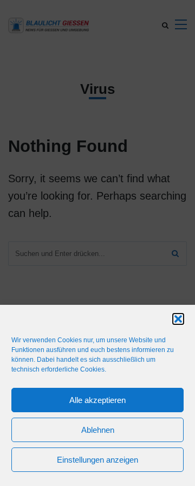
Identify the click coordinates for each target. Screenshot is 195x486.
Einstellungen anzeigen (97, 459)
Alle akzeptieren (97, 400)
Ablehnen (97, 429)
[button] (178, 319)
